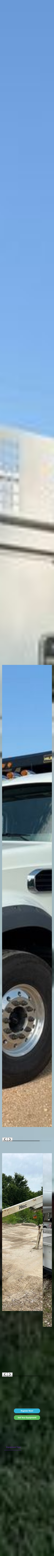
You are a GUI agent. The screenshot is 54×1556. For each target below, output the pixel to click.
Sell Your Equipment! (27, 1417)
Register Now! (27, 1411)
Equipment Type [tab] (13, 1447)
